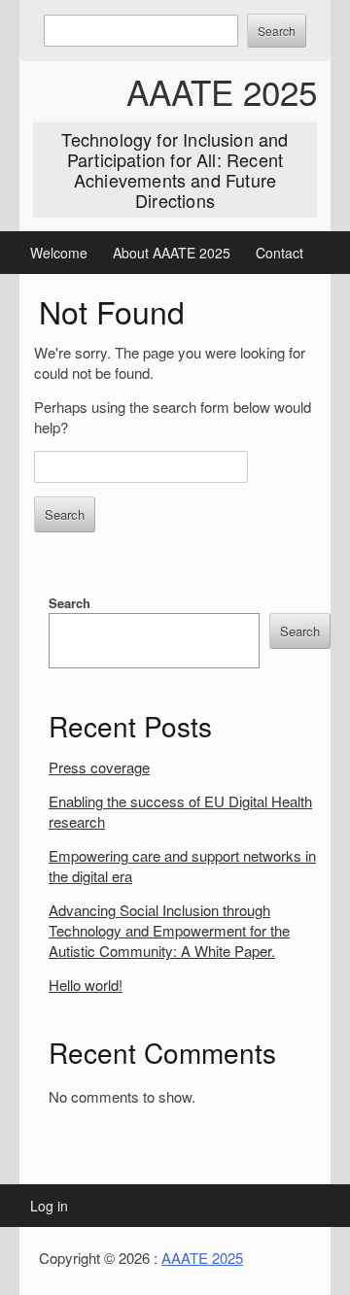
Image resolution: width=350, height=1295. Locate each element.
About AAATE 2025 (171, 252)
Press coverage (99, 767)
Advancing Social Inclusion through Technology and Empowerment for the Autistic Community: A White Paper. (169, 930)
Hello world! (85, 984)
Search (69, 603)
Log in (49, 1205)
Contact (279, 252)
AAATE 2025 (221, 91)
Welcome (59, 252)
